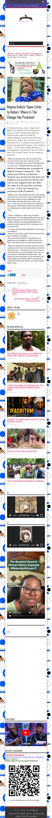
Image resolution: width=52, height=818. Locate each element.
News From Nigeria (22, 53)
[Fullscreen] (41, 515)
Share (13, 275)
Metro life (36, 122)
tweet (10, 271)
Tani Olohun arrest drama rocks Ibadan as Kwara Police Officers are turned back (24, 354)
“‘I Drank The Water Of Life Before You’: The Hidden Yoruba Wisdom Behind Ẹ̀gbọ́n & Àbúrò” (25, 387)
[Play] (10, 515)
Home (12, 53)
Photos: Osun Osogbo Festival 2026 (22, 451)
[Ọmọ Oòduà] (26, 20)
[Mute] (37, 515)
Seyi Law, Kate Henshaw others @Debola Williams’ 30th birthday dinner (25, 291)
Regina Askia (22, 283)
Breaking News (36, 53)
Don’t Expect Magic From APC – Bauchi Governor (27, 299)
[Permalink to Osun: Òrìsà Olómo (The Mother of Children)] (26, 478)
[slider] (24, 515)
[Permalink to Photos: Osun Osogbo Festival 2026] (26, 448)
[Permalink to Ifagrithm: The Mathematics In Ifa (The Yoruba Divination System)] (26, 416)
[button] (26, 507)
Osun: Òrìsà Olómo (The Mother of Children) (25, 481)
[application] (26, 507)
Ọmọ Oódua (32, 816)
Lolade (18, 122)
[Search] (43, 2)
